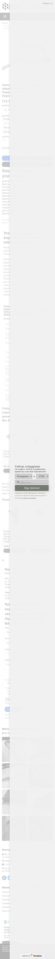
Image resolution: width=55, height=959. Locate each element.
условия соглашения (29, 498)
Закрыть (47, 3)
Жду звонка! (32, 488)
